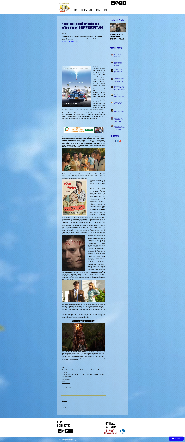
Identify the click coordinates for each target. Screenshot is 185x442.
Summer (84, 369)
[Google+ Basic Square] (120, 141)
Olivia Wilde (81, 374)
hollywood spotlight (69, 369)
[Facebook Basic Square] (115, 141)
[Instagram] (117, 3)
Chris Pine (90, 372)
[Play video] (83, 52)
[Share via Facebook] (63, 387)
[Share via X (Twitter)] (66, 387)
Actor (76, 369)
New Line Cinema (83, 372)
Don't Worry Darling (73, 372)
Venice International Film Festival (70, 374)
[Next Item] (123, 27)
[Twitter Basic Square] (118, 141)
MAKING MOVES (66, 383)
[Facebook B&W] (124, 3)
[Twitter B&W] (120, 3)
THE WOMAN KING (67, 376)
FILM (63, 381)
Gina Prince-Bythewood (98, 374)
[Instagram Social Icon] (63, 432)
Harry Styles (65, 372)
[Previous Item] (112, 27)
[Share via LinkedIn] (70, 387)
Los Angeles (94, 369)
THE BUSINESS (66, 379)
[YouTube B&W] (113, 3)
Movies (88, 369)
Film (63, 369)
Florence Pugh (88, 374)
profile (79, 369)
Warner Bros (101, 369)
